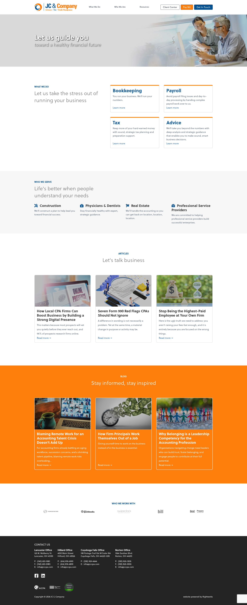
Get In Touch (203, 7)
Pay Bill (187, 7)
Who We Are (120, 6)
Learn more (130, 107)
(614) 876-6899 (66, 564)
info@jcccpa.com (45, 566)
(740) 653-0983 (43, 564)
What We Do (94, 6)
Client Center (170, 7)
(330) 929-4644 (90, 561)
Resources (144, 6)
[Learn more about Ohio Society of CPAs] (55, 587)
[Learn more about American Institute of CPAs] (39, 587)
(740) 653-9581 (43, 561)
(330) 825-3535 (124, 561)
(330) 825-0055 (124, 564)
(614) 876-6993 (66, 561)
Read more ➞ (62, 337)
